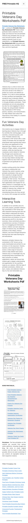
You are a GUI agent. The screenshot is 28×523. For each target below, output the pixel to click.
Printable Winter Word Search (11, 494)
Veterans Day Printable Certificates (14, 424)
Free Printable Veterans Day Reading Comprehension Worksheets (15, 397)
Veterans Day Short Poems (16, 428)
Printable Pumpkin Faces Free (11, 468)
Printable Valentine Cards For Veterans (15, 409)
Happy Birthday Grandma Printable (12, 489)
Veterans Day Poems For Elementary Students (15, 419)
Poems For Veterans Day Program (15, 404)
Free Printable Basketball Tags (11, 513)
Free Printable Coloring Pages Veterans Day (14, 391)
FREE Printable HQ (10, 4)
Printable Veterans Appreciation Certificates (15, 414)
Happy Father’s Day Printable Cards (13, 492)
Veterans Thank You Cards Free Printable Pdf (16, 437)
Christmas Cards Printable (10, 501)
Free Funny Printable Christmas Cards (13, 482)
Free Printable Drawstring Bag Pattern (13, 504)
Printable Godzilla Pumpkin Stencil (12, 506)
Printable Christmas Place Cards (12, 471)
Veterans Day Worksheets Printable (15, 432)
